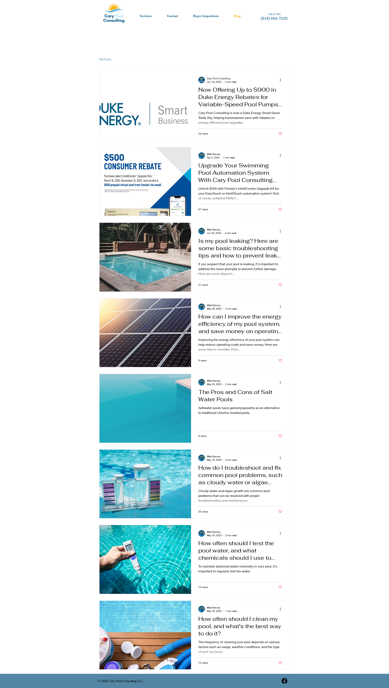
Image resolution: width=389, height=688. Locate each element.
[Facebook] (284, 681)
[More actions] (281, 80)
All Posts (105, 59)
